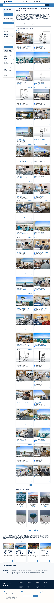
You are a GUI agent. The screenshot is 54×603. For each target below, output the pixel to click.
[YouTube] (4, 585)
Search (9, 47)
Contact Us (44, 596)
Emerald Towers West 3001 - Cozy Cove (23, 64)
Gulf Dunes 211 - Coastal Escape (39, 64)
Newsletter (20, 587)
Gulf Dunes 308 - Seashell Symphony (40, 345)
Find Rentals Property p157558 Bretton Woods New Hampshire (34, 570)
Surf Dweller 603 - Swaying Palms (39, 120)
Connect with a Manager (8, 14)
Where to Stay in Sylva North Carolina (17, 575)
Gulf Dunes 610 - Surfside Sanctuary (40, 177)
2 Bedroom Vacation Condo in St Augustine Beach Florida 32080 (36, 572)
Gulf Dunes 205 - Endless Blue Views (40, 364)
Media (28, 586)
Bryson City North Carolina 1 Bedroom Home (28, 575)
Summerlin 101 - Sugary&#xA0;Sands (23, 308)
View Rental (29, 50)
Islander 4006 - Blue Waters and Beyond (41, 252)
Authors (29, 587)
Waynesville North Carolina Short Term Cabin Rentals (41, 575)
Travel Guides (36, 1)
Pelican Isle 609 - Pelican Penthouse (40, 139)
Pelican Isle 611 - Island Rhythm (39, 83)
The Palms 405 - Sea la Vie (21, 83)
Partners (37, 587)
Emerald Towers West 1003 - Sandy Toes (23, 120)
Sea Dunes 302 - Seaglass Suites (39, 289)
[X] (7, 585)
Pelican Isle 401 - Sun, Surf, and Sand (23, 345)
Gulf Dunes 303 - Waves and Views (22, 177)
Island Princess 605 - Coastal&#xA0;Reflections (21, 140)
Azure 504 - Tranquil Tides (38, 46)
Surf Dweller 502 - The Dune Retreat (40, 102)
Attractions (31, 1)
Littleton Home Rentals (45, 570)
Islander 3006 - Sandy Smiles (21, 440)
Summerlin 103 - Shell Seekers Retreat (40, 308)
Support (45, 586)
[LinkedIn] (5, 585)
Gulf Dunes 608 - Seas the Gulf (39, 196)
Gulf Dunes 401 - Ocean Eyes (21, 477)
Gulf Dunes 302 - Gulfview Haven (22, 102)
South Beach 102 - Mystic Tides (39, 382)
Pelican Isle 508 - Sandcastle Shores (40, 440)
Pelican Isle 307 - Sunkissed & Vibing (40, 477)
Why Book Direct (41, 1)
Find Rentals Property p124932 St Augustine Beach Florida (19, 572)
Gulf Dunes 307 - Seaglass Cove (39, 459)
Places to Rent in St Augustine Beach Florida (17, 573)
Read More (21, 506)
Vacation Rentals (26, 1)
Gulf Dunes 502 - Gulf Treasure (22, 289)
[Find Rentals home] (9, 1)
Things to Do (21, 586)
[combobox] (24, 5)
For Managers (48, 1)
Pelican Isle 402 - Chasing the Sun (22, 233)
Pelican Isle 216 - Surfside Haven (39, 233)
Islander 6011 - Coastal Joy (21, 252)
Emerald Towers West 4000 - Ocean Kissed (24, 46)
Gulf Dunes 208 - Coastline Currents (23, 459)
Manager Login (38, 586)
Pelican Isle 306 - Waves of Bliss (22, 196)
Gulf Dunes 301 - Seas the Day (22, 364)
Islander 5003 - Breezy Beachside (22, 402)
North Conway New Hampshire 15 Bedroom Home (18, 570)
